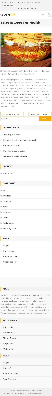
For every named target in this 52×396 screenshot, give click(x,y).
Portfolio (7, 196)
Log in (6, 245)
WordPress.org (9, 262)
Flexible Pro (8, 333)
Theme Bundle (9, 338)
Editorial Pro (8, 327)
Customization (7, 393)
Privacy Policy (20, 393)
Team (5, 218)
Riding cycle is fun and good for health (20, 140)
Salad (31, 74)
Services (7, 201)
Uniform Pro (8, 349)
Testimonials (8, 223)
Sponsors (7, 212)
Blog (4, 74)
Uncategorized (9, 228)
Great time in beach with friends (13, 114)
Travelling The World (12, 134)
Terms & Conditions (35, 393)
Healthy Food (22, 74)
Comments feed (10, 256)
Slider (5, 207)
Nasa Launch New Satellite (41, 114)
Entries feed (8, 251)
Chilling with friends (11, 145)
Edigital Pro (8, 344)
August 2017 (8, 173)
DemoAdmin (34, 71)
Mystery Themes (36, 391)
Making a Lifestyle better (14, 151)
